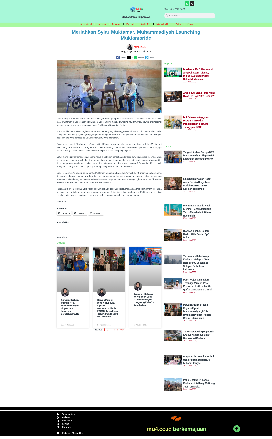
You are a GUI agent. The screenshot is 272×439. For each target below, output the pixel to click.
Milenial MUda (163, 24)
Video (190, 24)
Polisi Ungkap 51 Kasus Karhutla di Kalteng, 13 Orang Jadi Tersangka (199, 383)
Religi (178, 24)
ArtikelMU (145, 24)
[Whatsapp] (187, 3)
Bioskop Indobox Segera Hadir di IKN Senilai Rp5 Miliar (196, 234)
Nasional (102, 24)
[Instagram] (192, 3)
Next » (123, 329)
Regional (116, 24)
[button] (121, 57)
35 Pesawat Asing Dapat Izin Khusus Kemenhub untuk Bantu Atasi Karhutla (198, 335)
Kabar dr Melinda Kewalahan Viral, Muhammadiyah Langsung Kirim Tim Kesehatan (144, 300)
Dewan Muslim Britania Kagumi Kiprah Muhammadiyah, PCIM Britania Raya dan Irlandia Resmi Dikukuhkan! (107, 308)
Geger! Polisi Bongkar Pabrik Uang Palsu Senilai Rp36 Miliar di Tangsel (198, 360)
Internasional (85, 24)
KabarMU (130, 24)
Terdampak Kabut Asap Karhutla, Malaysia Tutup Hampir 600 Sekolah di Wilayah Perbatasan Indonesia (196, 263)
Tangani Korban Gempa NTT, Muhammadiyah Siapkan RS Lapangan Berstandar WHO (70, 307)
